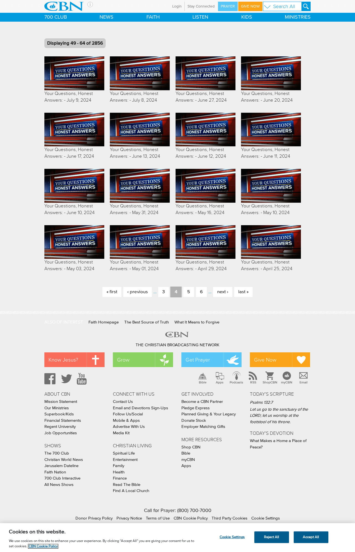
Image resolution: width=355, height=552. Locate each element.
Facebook (49, 379)
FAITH (153, 17)
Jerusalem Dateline (61, 466)
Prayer (228, 6)
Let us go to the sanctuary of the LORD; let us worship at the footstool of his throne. (279, 415)
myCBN (286, 382)
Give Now (250, 6)
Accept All (311, 537)
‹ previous (137, 292)
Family (118, 466)
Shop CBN (191, 447)
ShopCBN (270, 382)
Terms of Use (158, 518)
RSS (253, 382)
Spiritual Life (124, 453)
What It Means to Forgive (196, 322)
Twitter (66, 379)
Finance (120, 478)
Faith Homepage (103, 322)
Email (304, 382)
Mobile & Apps (126, 420)
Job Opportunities (60, 433)
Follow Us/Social (128, 414)
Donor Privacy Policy (94, 518)
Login (177, 6)
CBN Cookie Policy (191, 518)
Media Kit (121, 433)
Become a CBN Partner (202, 402)
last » (243, 292)
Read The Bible (126, 485)
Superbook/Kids (59, 414)
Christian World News (63, 460)
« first (111, 292)
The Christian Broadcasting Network (177, 345)
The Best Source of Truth (146, 322)
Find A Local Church (131, 491)
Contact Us (123, 402)
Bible (203, 382)
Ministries (298, 17)
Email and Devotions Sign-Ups (140, 408)
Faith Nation (55, 472)
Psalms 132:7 (261, 402)
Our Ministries (56, 408)
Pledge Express (195, 408)
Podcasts (236, 382)
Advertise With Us (129, 427)
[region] (177, 537)
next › (222, 292)
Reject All (271, 537)
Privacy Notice (129, 518)
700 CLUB (55, 17)
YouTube (82, 379)
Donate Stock (193, 420)
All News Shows (58, 485)
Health (119, 472)
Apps (220, 382)
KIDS (246, 17)
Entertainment (125, 460)
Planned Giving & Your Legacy (208, 414)
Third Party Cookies (229, 518)
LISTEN (200, 17)
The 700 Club (56, 453)
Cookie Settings (265, 518)
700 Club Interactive (62, 478)
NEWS (106, 17)
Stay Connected (201, 6)
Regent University (60, 427)
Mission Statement (60, 402)
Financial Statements (62, 420)
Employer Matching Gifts (203, 427)
